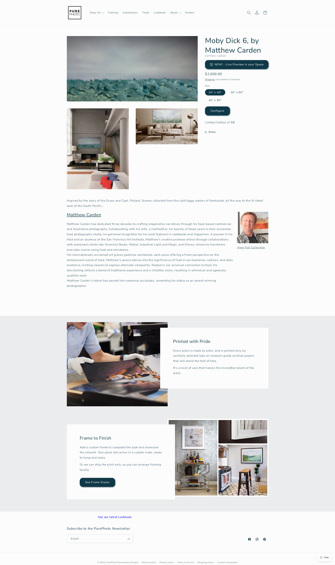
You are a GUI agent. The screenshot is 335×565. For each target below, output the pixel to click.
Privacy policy (167, 562)
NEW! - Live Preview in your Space (239, 64)
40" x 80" (215, 100)
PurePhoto (111, 562)
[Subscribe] (128, 539)
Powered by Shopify (128, 562)
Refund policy (149, 562)
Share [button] (212, 131)
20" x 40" (215, 92)
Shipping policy (206, 562)
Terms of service (185, 562)
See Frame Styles (97, 482)
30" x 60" (237, 92)
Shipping (210, 79)
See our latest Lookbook (115, 517)
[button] (96, 13)
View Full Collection (251, 247)
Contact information (227, 562)
